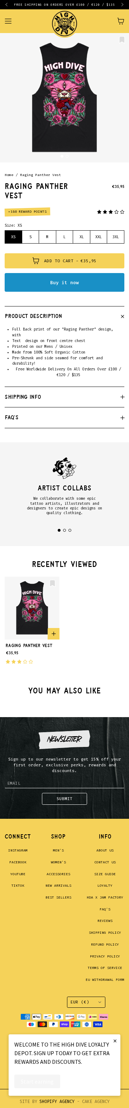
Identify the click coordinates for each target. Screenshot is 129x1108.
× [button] (115, 1040)
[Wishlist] (122, 40)
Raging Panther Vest (40, 175)
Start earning (37, 1081)
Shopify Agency (57, 1101)
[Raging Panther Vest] (64, 97)
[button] (9, 4)
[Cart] (120, 21)
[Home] (65, 21)
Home (9, 175)
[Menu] (12, 21)
